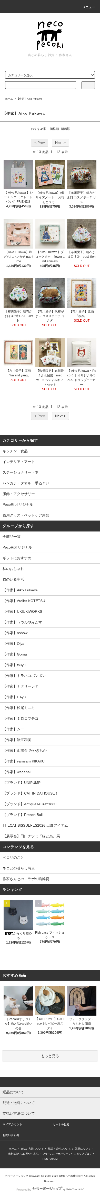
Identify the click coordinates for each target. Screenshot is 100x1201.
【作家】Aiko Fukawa (29, 98)
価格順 (54, 129)
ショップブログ (83, 1153)
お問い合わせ (11, 1135)
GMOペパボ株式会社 (71, 1176)
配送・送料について (59, 1148)
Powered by (23, 1189)
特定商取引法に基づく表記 (23, 1153)
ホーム (9, 98)
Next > (60, 143)
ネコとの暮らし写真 (19, 868)
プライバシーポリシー (55, 1153)
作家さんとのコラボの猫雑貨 (26, 879)
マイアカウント (12, 1124)
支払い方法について (32, 1148)
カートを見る (61, 1124)
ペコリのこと (13, 857)
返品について (83, 1148)
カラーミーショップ (16, 1176)
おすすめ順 (38, 129)
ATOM (53, 1158)
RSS (45, 1158)
